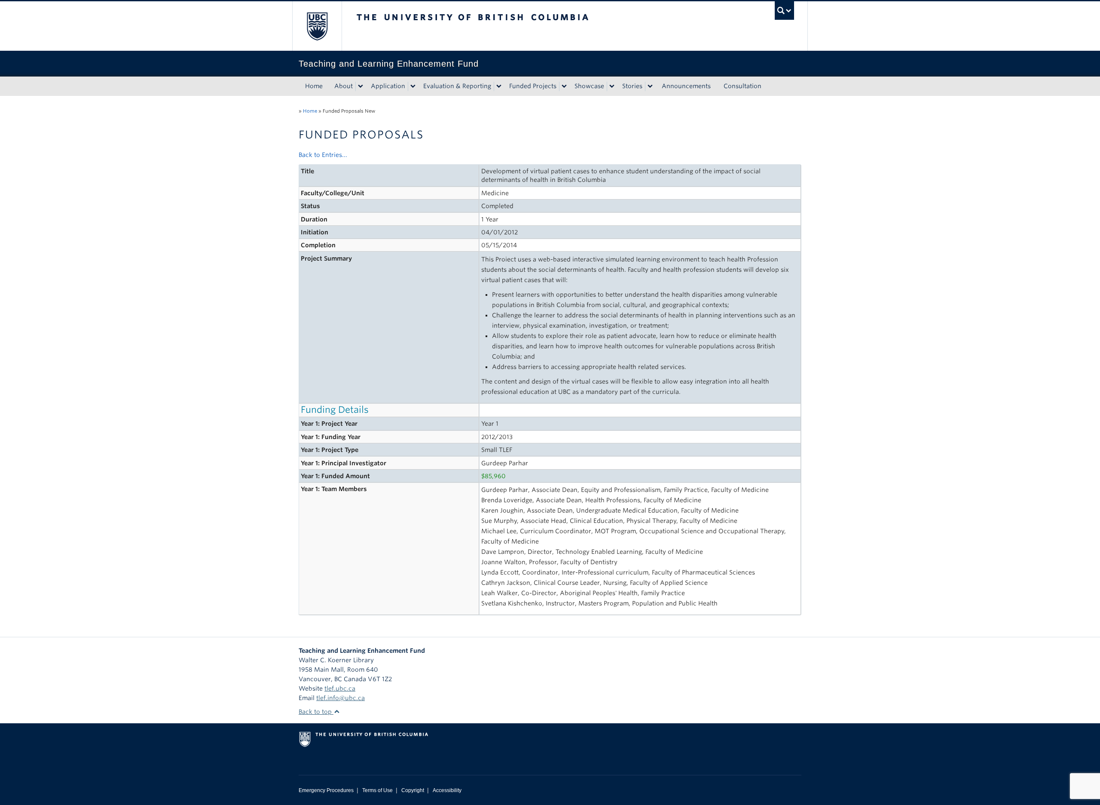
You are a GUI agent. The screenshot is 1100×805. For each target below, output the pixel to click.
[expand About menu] (360, 86)
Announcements (686, 86)
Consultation (742, 86)
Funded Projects (532, 86)
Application (388, 86)
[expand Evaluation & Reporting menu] (499, 86)
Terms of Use (377, 790)
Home (314, 86)
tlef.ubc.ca (339, 688)
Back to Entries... (323, 154)
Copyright (412, 790)
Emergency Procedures (326, 790)
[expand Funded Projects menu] (564, 86)
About (343, 86)
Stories (632, 86)
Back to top (316, 711)
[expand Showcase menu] (612, 86)
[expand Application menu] (413, 86)
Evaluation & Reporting (457, 86)
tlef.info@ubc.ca (340, 697)
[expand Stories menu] (650, 86)
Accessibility (447, 790)
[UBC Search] (784, 10)
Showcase (589, 86)
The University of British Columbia (317, 26)
